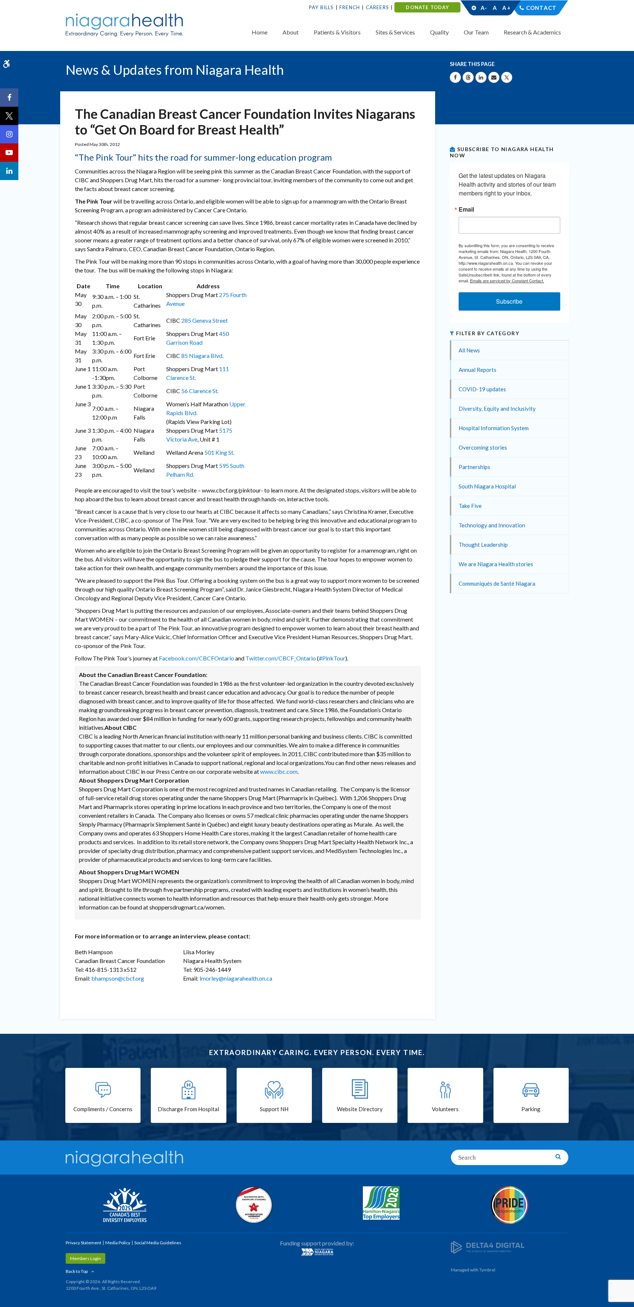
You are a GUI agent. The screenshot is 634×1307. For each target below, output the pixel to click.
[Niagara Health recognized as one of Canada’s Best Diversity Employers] (124, 1205)
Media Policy (117, 1242)
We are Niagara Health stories (496, 564)
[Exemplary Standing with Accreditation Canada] (252, 1204)
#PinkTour (332, 658)
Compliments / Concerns (102, 1109)
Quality (439, 32)
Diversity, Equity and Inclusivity (497, 408)
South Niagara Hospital (487, 486)
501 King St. (219, 452)
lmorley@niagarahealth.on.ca (236, 978)
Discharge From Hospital (188, 1109)
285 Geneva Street (204, 320)
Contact (541, 7)
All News (469, 350)
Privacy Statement (83, 1242)
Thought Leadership (483, 544)
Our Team (476, 32)
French (349, 7)
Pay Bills (321, 7)
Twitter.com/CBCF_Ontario (280, 658)
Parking (530, 1109)
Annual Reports (477, 369)
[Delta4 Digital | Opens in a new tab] (487, 1246)
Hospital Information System (494, 428)
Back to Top (77, 1271)
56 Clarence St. (200, 390)
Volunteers (445, 1109)
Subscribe (509, 301)
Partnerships (474, 467)
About (291, 32)
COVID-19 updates (482, 389)
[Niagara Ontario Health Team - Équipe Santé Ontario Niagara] (317, 1252)
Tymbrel (487, 1270)
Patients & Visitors (337, 32)
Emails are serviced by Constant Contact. (507, 280)
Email (466, 209)
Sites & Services (395, 32)
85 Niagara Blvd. (202, 355)
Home (259, 32)
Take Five (470, 505)
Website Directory (360, 1109)
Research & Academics (532, 32)
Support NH (274, 1109)
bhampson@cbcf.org (117, 978)
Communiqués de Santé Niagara (497, 583)
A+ (506, 7)
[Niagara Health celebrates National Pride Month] (509, 1205)
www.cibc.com (279, 771)
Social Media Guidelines (157, 1242)
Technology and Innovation (492, 525)
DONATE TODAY (427, 7)
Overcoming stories (483, 447)
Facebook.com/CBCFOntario (196, 658)
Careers (377, 7)
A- (484, 7)
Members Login (85, 1258)
